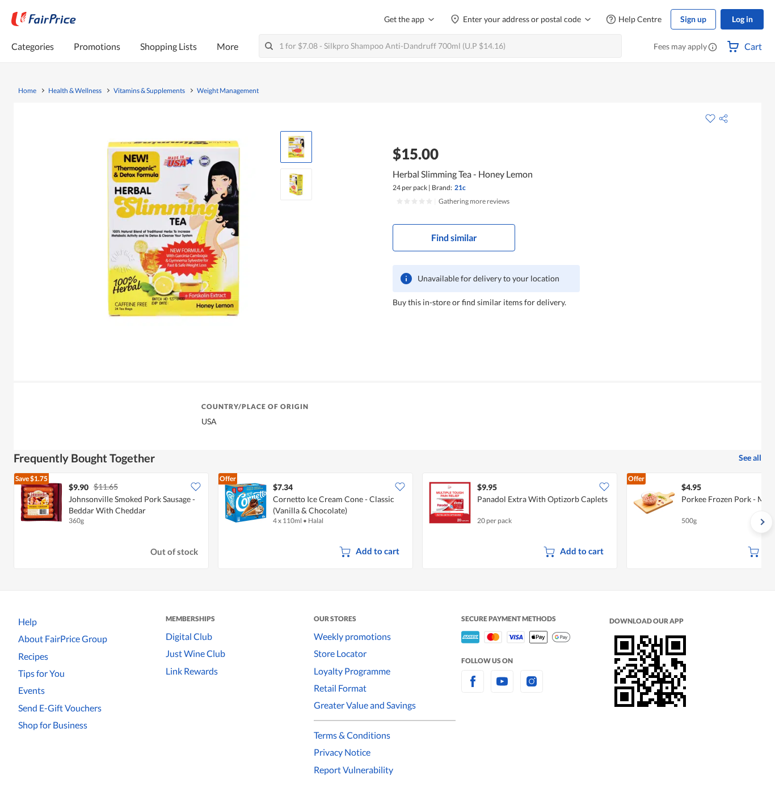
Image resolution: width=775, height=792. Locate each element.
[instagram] (531, 688)
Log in (742, 19)
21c (460, 187)
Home (27, 90)
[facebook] (472, 688)
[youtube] (502, 688)
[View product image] (296, 146)
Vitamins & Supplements (149, 90)
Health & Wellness (75, 90)
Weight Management (228, 90)
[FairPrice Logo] (43, 19)
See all (750, 457)
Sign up (693, 19)
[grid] (387, 522)
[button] (712, 48)
